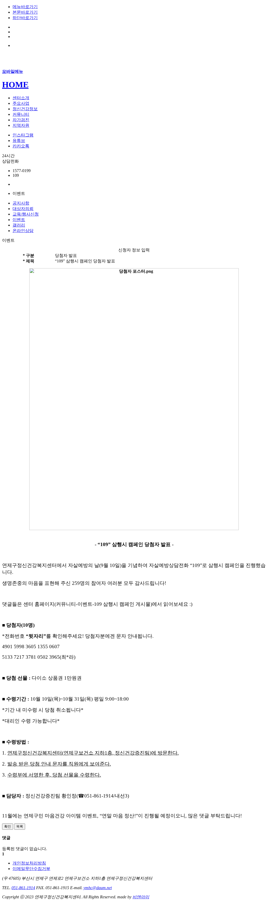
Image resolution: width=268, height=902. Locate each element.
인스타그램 (23, 135)
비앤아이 (140, 897)
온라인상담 (23, 230)
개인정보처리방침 (29, 863)
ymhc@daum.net (97, 888)
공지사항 (21, 203)
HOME (15, 84)
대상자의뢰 (23, 208)
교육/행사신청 (26, 214)
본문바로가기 (25, 12)
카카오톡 (21, 146)
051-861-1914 (23, 888)
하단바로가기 (25, 17)
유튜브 (19, 140)
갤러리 (19, 225)
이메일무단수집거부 (31, 868)
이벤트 (19, 219)
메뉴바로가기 (25, 6)
